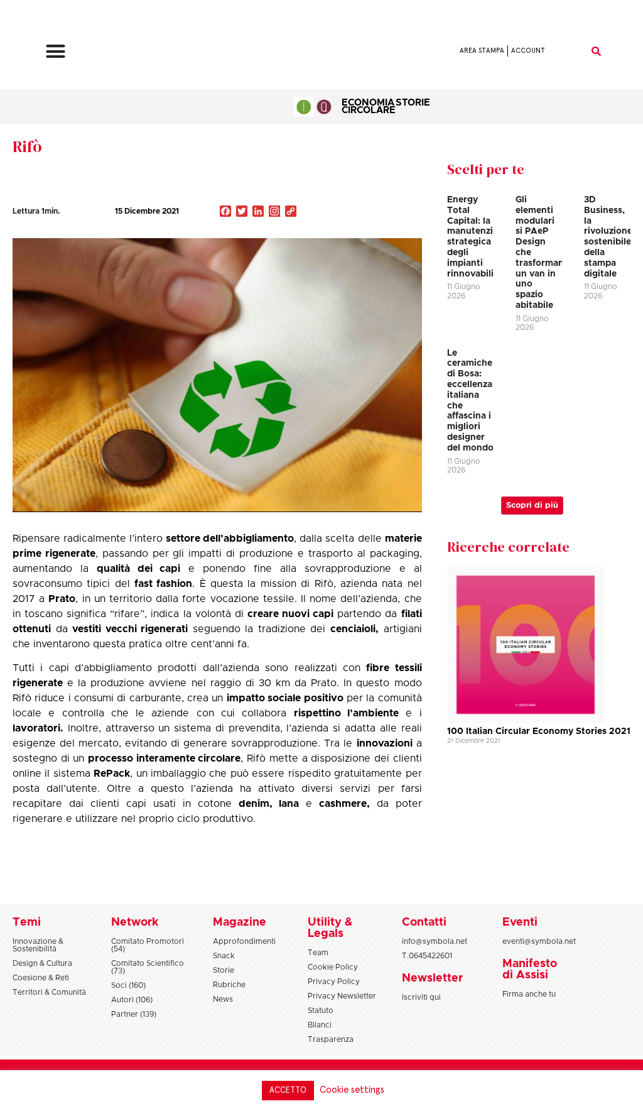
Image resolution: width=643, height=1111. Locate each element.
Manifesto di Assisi (529, 969)
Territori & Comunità (49, 992)
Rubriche (229, 984)
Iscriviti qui (421, 997)
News (223, 999)
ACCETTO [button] (287, 1090)
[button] (55, 51)
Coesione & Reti (41, 978)
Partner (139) (133, 1014)
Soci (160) (128, 985)
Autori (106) (132, 1000)
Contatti (424, 922)
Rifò (27, 146)
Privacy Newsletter (342, 996)
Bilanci (320, 1025)
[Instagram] (274, 212)
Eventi (520, 922)
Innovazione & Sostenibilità (38, 945)
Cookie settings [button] (352, 1090)
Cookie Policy (333, 967)
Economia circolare (369, 106)
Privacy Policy (334, 981)
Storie (413, 102)
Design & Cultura (42, 963)
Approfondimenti (244, 941)
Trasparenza (331, 1039)
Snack (224, 956)
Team (318, 952)
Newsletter (432, 978)
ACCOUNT (528, 50)
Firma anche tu (529, 994)
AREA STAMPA (482, 50)
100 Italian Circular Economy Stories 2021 (538, 731)
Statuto (320, 1010)
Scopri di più (532, 505)
